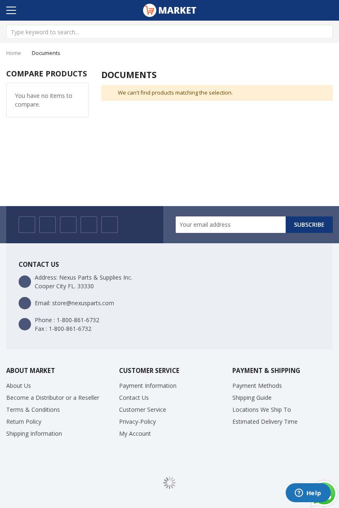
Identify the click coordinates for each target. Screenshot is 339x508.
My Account (135, 433)
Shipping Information (34, 433)
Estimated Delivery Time (265, 421)
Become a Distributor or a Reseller (52, 397)
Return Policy (23, 421)
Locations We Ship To (261, 409)
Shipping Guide (252, 397)
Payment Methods (257, 385)
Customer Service (142, 409)
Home (13, 53)
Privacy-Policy (137, 421)
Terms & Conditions (33, 409)
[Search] (326, 32)
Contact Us (134, 397)
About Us (18, 385)
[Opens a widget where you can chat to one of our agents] (308, 493)
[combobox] (169, 32)
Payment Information (148, 385)
